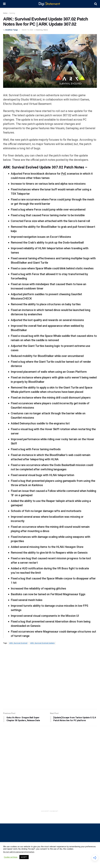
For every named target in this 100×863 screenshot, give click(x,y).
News (45, 30)
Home (5, 13)
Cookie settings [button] (10, 857)
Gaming (12, 13)
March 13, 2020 (27, 30)
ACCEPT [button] (24, 857)
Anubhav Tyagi (11, 30)
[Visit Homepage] (50, 4)
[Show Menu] (4, 4)
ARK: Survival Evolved (18, 643)
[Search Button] (95, 4)
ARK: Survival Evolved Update (42, 643)
